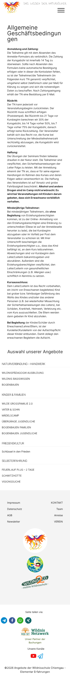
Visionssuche (11, 481)
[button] (4, 620)
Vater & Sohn (11, 409)
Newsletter (13, 521)
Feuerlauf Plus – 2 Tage (18, 469)
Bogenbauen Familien (16, 427)
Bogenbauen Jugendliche (19, 433)
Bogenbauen (10, 384)
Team (59, 508)
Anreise (58, 515)
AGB (9, 515)
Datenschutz (14, 508)
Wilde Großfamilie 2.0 (17, 403)
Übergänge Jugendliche (18, 421)
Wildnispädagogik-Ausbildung (23, 372)
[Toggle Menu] (61, 10)
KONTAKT (57, 502)
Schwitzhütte (12, 475)
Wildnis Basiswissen (16, 378)
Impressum (13, 502)
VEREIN (58, 521)
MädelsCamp (10, 415)
